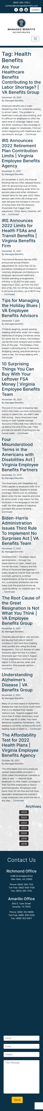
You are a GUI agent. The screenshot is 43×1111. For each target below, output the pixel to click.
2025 (24, 812)
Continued (31, 134)
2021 (24, 828)
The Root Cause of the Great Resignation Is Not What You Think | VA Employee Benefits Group (21, 610)
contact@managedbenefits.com (21, 5)
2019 (24, 838)
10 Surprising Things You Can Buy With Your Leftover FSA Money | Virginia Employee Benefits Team (21, 379)
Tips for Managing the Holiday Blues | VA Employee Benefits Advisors (21, 308)
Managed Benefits (14, 100)
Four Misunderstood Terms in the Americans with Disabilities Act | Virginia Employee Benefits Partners (20, 454)
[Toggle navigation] (35, 38)
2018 (24, 843)
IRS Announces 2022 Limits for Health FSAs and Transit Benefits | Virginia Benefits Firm (19, 233)
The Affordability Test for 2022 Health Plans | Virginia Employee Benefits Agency (20, 745)
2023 (24, 817)
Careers (36, 10)
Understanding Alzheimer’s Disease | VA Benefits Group (17, 682)
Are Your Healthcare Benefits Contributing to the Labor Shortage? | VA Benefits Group (21, 79)
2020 (24, 833)
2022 (24, 822)
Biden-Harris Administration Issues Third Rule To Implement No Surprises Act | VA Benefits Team (20, 530)
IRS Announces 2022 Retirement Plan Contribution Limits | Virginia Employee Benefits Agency (21, 153)
